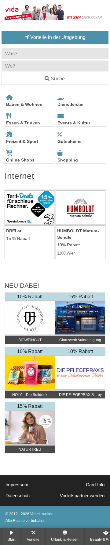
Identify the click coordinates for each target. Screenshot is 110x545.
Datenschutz (18, 495)
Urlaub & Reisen (65, 539)
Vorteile (33, 539)
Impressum (17, 484)
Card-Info (95, 484)
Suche (58, 78)
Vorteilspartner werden (82, 495)
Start (11, 539)
